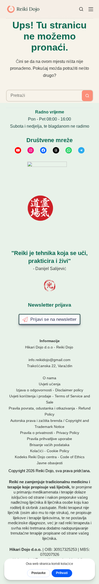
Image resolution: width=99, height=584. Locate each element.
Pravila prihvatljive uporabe (49, 439)
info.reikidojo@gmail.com (49, 360)
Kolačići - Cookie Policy (49, 451)
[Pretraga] (81, 9)
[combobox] (44, 96)
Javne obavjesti (50, 463)
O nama (49, 378)
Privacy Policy (67, 433)
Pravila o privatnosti (36, 433)
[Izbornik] (90, 9)
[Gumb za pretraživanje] (87, 95)
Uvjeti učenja (49, 384)
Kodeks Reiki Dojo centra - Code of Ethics (49, 457)
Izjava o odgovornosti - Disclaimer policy (49, 390)
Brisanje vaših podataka (49, 445)
